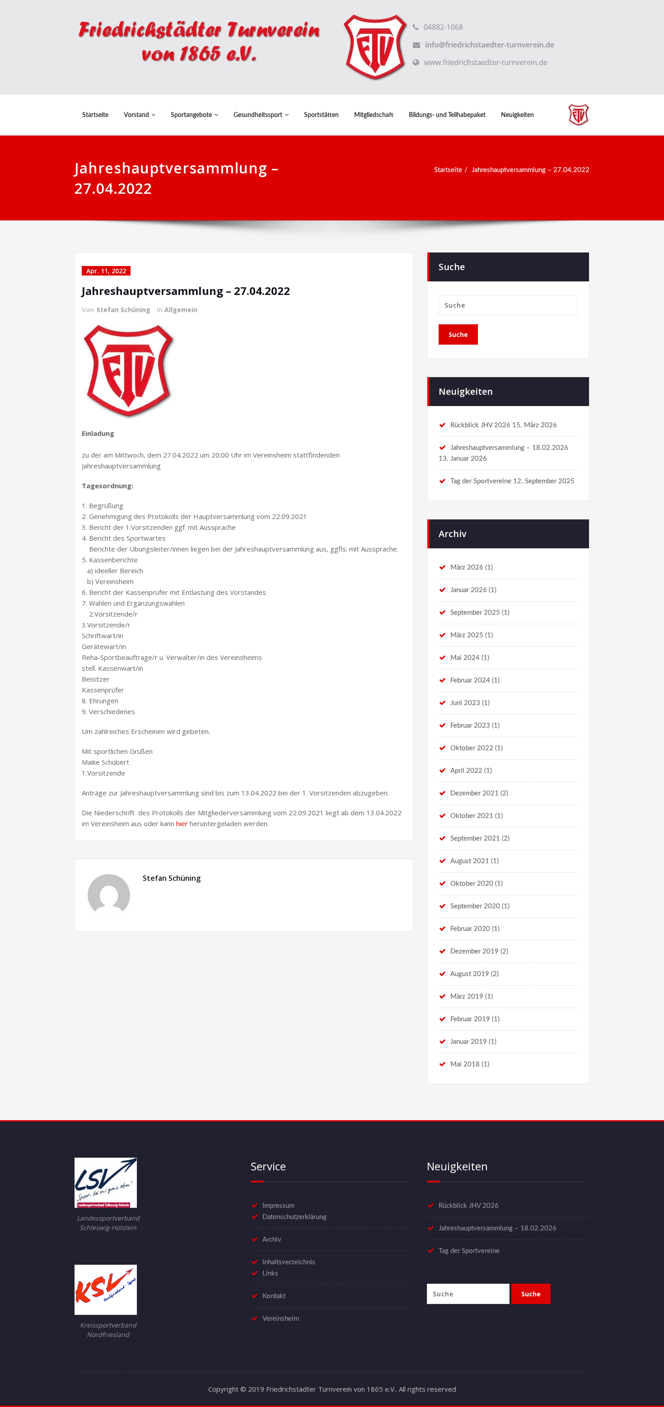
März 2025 (466, 635)
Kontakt (273, 1296)
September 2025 (475, 612)
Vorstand (136, 115)
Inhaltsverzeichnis (288, 1262)
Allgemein (180, 309)
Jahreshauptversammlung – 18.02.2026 (509, 447)
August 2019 (469, 974)
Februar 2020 (470, 929)
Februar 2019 (470, 1019)
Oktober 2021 (471, 816)
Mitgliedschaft (373, 115)
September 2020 (475, 906)
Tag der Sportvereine (480, 481)
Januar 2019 (468, 1041)
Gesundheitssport (258, 115)
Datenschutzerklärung (294, 1217)
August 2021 (469, 861)
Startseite (95, 115)
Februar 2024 (470, 680)
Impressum (278, 1205)
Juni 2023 (465, 703)
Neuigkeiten (517, 115)
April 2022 (466, 770)
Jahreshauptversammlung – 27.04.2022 (530, 170)
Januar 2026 (468, 590)
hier (182, 823)
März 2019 (466, 996)
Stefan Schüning (123, 309)
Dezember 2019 (474, 951)
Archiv (271, 1239)
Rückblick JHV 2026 (480, 425)
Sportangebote (191, 115)
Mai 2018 (465, 1064)
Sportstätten (321, 115)
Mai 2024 (465, 657)
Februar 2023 (470, 725)
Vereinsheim (280, 1318)
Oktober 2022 (471, 748)
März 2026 (466, 567)
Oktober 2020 (471, 883)
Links (270, 1273)
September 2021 (475, 838)
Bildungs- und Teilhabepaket (447, 115)
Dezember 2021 (474, 793)
